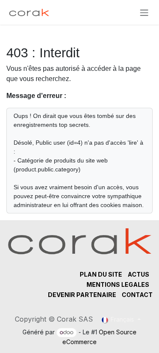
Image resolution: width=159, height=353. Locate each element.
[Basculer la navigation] (144, 12)
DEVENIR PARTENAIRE (82, 294)
